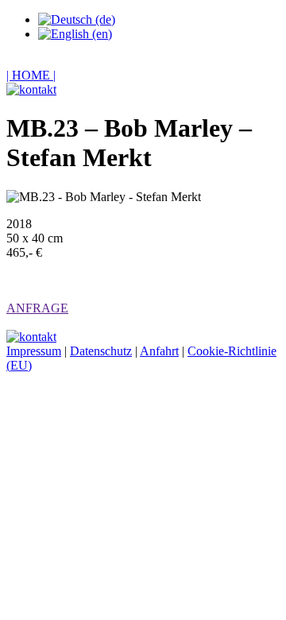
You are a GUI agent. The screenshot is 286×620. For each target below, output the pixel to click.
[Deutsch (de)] (76, 19)
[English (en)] (75, 34)
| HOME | (31, 75)
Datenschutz (101, 351)
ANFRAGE (37, 308)
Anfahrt (159, 351)
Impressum (33, 351)
